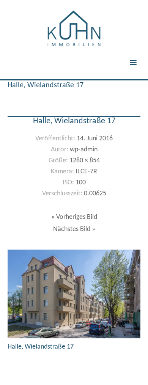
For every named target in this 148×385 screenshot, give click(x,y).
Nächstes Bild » (74, 229)
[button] (137, 58)
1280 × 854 (84, 160)
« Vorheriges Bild (74, 217)
